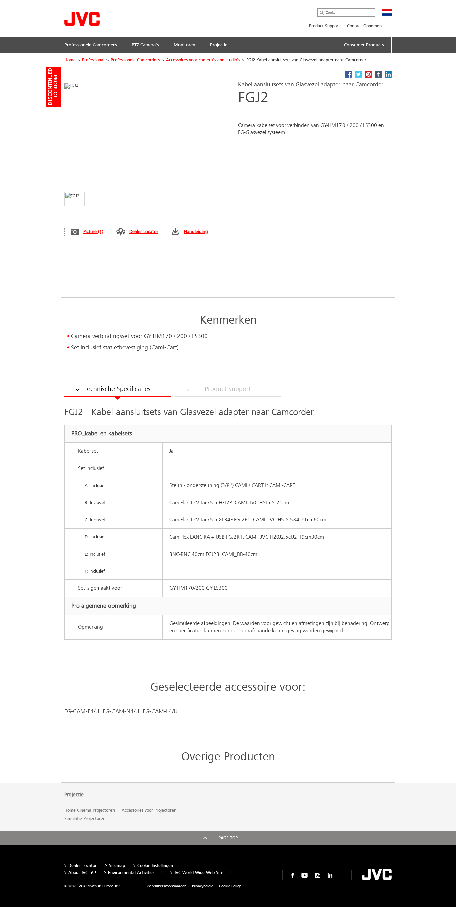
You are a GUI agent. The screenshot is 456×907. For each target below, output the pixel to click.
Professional (93, 60)
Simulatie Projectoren (84, 818)
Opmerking (90, 627)
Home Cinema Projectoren (89, 810)
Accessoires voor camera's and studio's (203, 60)
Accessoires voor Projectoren (149, 810)
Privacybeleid (202, 886)
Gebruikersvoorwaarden (166, 886)
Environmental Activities (131, 873)
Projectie (74, 794)
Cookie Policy (230, 886)
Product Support (324, 26)
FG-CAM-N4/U (121, 711)
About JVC (78, 873)
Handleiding (196, 231)
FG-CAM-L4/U (160, 711)
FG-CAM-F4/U (81, 711)
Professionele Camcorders (135, 60)
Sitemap (117, 866)
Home (70, 60)
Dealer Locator (143, 231)
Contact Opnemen (364, 26)
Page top (228, 838)
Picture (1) (93, 231)
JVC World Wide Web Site (198, 873)
